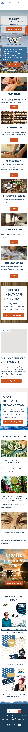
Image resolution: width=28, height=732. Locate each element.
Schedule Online (14, 65)
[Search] (19, 711)
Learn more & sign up (14, 29)
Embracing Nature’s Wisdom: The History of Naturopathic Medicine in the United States (14, 498)
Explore (14, 106)
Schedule (15, 715)
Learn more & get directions (11, 381)
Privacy (14, 718)
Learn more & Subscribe (14, 583)
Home (3, 715)
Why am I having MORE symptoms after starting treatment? (14, 461)
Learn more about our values (13, 315)
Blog (8, 715)
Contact (22, 715)
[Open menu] (14, 6)
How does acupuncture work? (14, 532)
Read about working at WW (13, 422)
